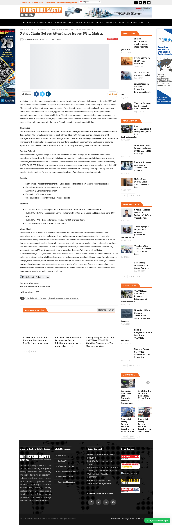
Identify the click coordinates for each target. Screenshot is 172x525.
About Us (26, 2)
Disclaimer (116, 518)
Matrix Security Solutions (36, 298)
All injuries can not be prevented (142, 73)
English (85, 2)
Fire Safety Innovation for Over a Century (141, 265)
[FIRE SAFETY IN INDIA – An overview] (126, 61)
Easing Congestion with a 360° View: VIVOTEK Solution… (136, 335)
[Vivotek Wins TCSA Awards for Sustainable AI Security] (126, 249)
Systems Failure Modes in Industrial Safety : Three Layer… (143, 213)
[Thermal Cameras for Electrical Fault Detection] (126, 106)
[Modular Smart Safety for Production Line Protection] (126, 352)
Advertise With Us (66, 466)
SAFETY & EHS (43, 22)
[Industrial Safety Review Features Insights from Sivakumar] (145, 412)
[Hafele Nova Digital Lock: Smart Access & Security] (126, 182)
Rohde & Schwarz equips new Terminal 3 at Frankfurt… (142, 166)
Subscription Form (66, 477)
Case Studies (112, 39)
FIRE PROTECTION (63, 22)
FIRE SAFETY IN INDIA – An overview (142, 61)
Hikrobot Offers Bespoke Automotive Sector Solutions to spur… (135, 315)
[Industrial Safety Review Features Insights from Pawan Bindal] (128, 412)
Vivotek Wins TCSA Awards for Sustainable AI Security (142, 250)
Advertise (50, 2)
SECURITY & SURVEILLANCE (88, 22)
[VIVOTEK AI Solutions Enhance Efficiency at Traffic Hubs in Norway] (37, 324)
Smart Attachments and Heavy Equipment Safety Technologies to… (136, 131)
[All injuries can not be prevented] (126, 75)
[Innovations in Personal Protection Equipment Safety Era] (126, 87)
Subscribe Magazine (67, 2)
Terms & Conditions (143, 518)
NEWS (30, 22)
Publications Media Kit (68, 471)
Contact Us (37, 2)
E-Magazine (137, 22)
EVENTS (123, 22)
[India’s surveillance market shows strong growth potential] (126, 41)
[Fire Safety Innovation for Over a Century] (126, 265)
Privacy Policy (128, 518)
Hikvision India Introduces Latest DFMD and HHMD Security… (142, 149)
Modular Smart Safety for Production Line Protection (142, 353)
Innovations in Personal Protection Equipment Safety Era (136, 89)
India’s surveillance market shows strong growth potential (134, 44)
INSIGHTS (110, 22)
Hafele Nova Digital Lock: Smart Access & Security (141, 183)
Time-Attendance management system (63, 298)
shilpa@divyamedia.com (106, 480)
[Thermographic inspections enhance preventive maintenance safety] (126, 229)
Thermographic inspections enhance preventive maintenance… (135, 232)
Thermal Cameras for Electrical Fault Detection (142, 106)
